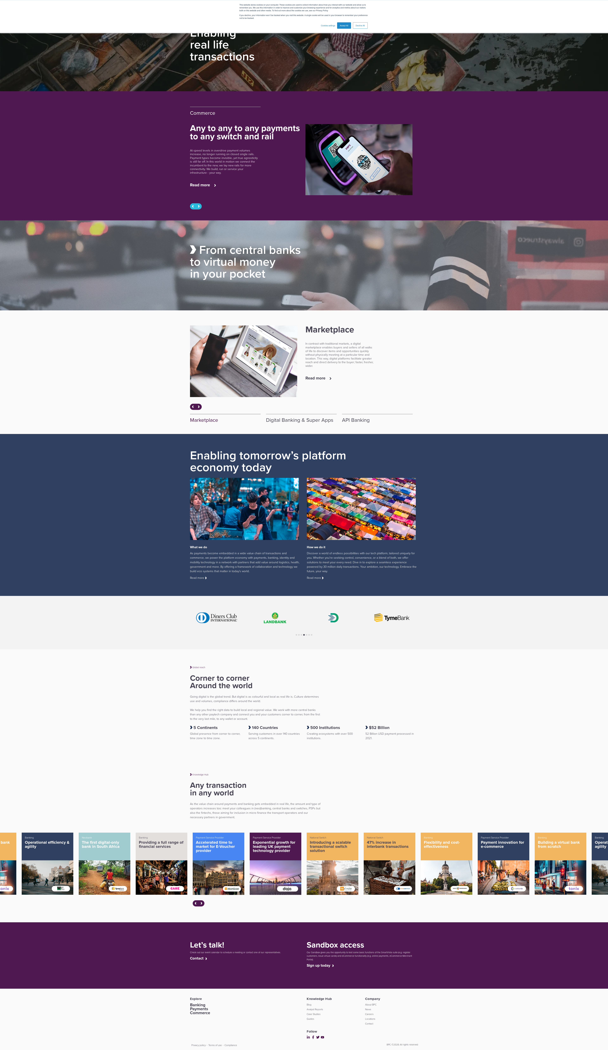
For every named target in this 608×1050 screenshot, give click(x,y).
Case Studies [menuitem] (313, 1014)
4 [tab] (304, 635)
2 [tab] (299, 635)
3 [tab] (301, 635)
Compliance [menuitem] (231, 1045)
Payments (199, 1009)
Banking (197, 1005)
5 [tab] (306, 635)
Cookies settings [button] (328, 25)
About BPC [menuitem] (371, 1004)
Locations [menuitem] (370, 1019)
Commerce (200, 1013)
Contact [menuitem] (369, 1023)
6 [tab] (309, 635)
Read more (200, 185)
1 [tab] (296, 635)
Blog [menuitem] (309, 1004)
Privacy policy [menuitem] (198, 1045)
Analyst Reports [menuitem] (315, 1009)
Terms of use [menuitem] (215, 1045)
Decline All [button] (360, 25)
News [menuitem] (368, 1009)
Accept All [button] (344, 25)
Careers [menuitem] (369, 1014)
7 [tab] (311, 635)
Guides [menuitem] (310, 1019)
